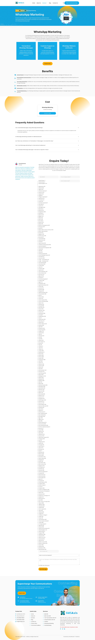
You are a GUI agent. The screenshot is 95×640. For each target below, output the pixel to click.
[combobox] (48, 180)
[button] (63, 3)
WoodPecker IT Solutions (74, 636)
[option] (48, 182)
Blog (50, 3)
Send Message (43, 569)
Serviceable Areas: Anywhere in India (69, 627)
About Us (39, 3)
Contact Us (55, 3)
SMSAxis (28, 636)
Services (44, 3)
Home (33, 3)
